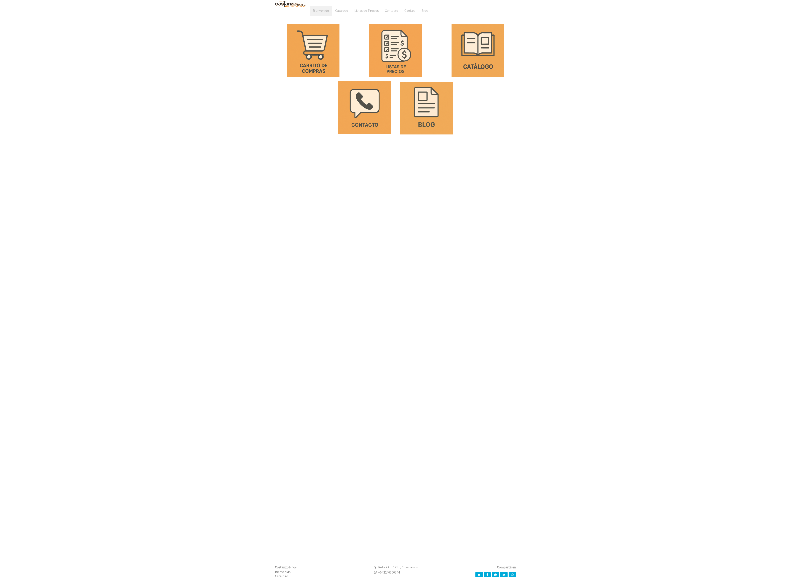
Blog (424, 11)
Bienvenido (283, 572)
